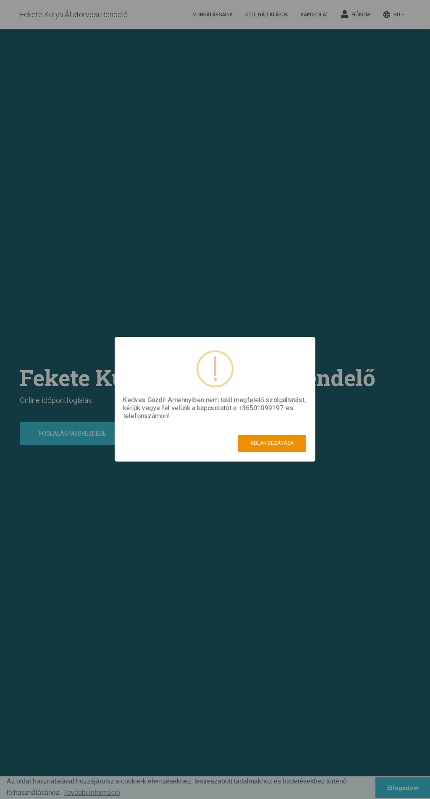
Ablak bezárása (272, 443)
